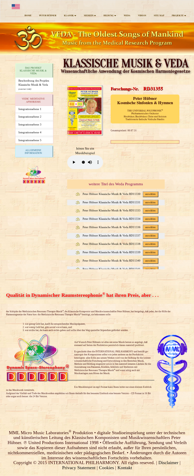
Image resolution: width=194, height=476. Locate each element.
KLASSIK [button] (69, 15)
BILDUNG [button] (109, 15)
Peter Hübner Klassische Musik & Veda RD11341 (119, 268)
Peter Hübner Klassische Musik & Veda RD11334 (119, 218)
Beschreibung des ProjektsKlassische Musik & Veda (33, 84)
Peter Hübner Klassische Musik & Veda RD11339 (119, 252)
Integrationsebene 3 (29, 124)
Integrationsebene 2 (29, 116)
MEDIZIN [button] (88, 15)
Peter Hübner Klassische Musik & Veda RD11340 (119, 260)
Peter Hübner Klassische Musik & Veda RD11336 (119, 227)
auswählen (150, 194)
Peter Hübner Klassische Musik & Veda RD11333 (119, 210)
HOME (28, 15)
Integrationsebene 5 (29, 140)
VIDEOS (142, 15)
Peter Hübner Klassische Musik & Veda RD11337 (119, 235)
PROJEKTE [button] (178, 15)
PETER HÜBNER (47, 15)
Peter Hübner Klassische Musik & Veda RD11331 (119, 202)
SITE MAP (159, 15)
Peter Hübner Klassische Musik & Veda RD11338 (119, 243)
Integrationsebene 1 (29, 109)
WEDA (127, 15)
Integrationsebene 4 (29, 132)
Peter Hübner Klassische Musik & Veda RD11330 (119, 193)
